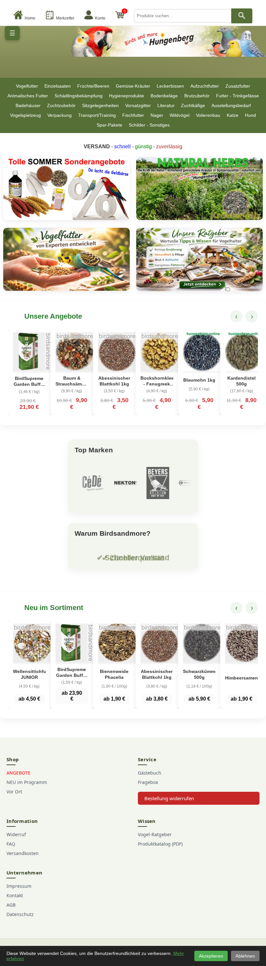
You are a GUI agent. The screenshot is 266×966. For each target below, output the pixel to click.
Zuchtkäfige (193, 105)
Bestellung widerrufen (169, 798)
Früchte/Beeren (93, 86)
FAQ (10, 844)
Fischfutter (133, 115)
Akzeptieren (211, 956)
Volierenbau (208, 115)
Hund (250, 115)
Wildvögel (179, 115)
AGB (11, 905)
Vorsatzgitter (138, 105)
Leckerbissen (170, 86)
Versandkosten (22, 853)
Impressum (18, 886)
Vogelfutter (27, 86)
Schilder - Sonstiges (149, 125)
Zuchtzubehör (61, 105)
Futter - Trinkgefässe (237, 95)
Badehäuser (28, 105)
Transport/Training (97, 115)
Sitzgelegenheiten (100, 105)
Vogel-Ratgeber (155, 834)
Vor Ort (14, 792)
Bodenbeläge (164, 95)
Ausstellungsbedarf (231, 105)
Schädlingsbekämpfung (78, 95)
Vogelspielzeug (25, 115)
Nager (157, 115)
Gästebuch (149, 773)
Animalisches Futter (27, 95)
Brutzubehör (197, 95)
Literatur (166, 105)
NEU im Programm (26, 782)
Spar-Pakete (109, 125)
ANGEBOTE (18, 773)
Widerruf (16, 834)
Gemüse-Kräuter (133, 86)
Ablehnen (245, 956)
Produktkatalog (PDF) (160, 844)
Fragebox (148, 782)
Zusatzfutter (237, 86)
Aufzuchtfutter (204, 86)
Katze (232, 115)
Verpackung (59, 115)
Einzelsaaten (57, 86)
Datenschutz (20, 914)
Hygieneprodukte (126, 95)
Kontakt (14, 895)
